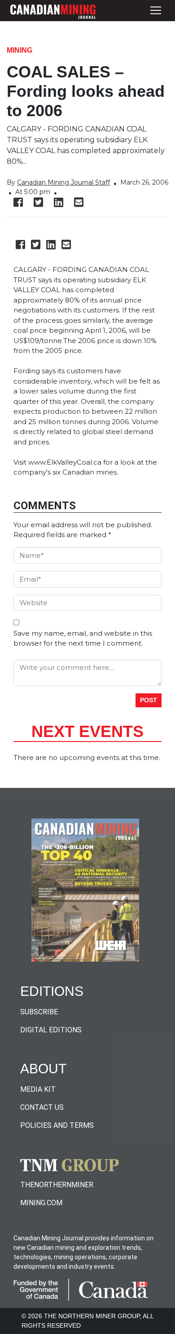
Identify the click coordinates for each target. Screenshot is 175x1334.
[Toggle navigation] (155, 10)
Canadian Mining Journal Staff (63, 182)
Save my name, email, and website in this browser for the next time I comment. (82, 638)
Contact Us (42, 1107)
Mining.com (41, 1202)
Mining (19, 50)
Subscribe (39, 1012)
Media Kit (38, 1089)
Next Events (87, 731)
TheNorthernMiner (56, 1184)
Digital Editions (51, 1030)
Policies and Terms (57, 1125)
